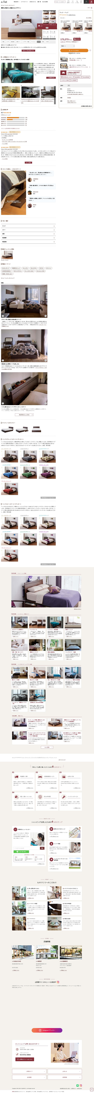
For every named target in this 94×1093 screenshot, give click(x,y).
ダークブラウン (18, 271)
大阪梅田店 (35, 178)
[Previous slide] (3, 24)
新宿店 (34, 204)
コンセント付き (40, 271)
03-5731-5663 (25, 1055)
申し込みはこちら (54, 836)
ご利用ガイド (29, 1071)
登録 (42, 848)
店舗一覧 (39, 1)
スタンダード (6, 268)
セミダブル (33, 268)
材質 (3, 233)
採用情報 (65, 1077)
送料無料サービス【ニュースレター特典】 (56, 1091)
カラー (3, 229)
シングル (26, 268)
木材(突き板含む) (7, 271)
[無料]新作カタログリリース (20, 1091)
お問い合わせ (79, 1088)
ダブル (41, 268)
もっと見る (47, 747)
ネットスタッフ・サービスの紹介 (72, 1063)
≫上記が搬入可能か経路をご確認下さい (75, 94)
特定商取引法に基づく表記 (65, 1088)
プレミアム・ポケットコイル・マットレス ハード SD (14, 141)
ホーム (2, 5)
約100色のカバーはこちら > (48, 497)
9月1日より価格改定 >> (72, 41)
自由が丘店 (35, 191)
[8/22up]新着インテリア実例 (31, 1091)
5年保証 (69, 97)
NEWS (13, 1091)
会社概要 (29, 1077)
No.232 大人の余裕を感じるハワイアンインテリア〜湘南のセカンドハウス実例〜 (30, 100)
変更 (69, 85)
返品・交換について (71, 100)
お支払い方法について (71, 102)
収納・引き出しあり (7, 273)
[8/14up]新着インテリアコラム (42, 1091)
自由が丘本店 (9, 149)
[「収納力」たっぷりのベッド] (46, 591)
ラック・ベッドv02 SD (7, 139)
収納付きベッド (16, 268)
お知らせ (65, 1071)
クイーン (49, 268)
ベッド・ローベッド (9, 5)
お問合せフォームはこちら (25, 1059)
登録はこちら (54, 852)
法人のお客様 (45, 1)
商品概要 (4, 237)
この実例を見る (51, 77)
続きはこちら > (77, 609)
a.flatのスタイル (33, 1)
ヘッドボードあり (29, 271)
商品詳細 (4, 241)
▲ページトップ (62, 759)
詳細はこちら (30, 787)
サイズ (3, 226)
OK (47, 27)
